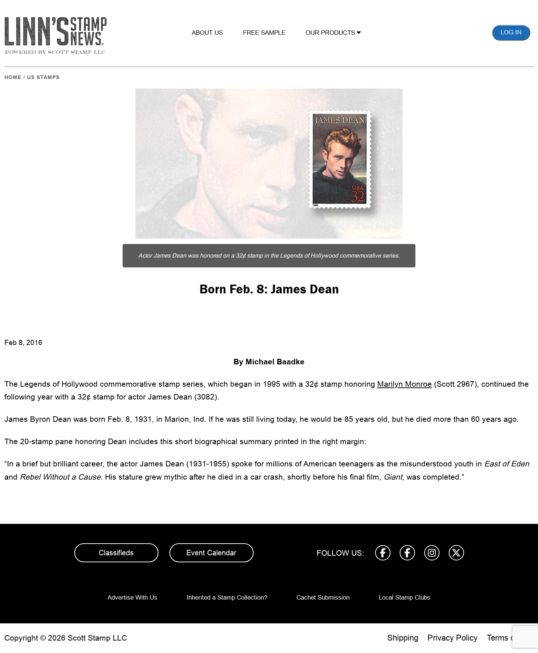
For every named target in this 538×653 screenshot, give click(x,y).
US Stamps (43, 77)
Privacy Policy (452, 637)
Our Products (331, 32)
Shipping (402, 637)
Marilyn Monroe (404, 384)
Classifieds (116, 553)
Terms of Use (510, 637)
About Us (207, 32)
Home (12, 77)
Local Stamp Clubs (404, 597)
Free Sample (264, 32)
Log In (511, 32)
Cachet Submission (323, 597)
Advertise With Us (132, 597)
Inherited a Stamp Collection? (227, 597)
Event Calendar (211, 553)
